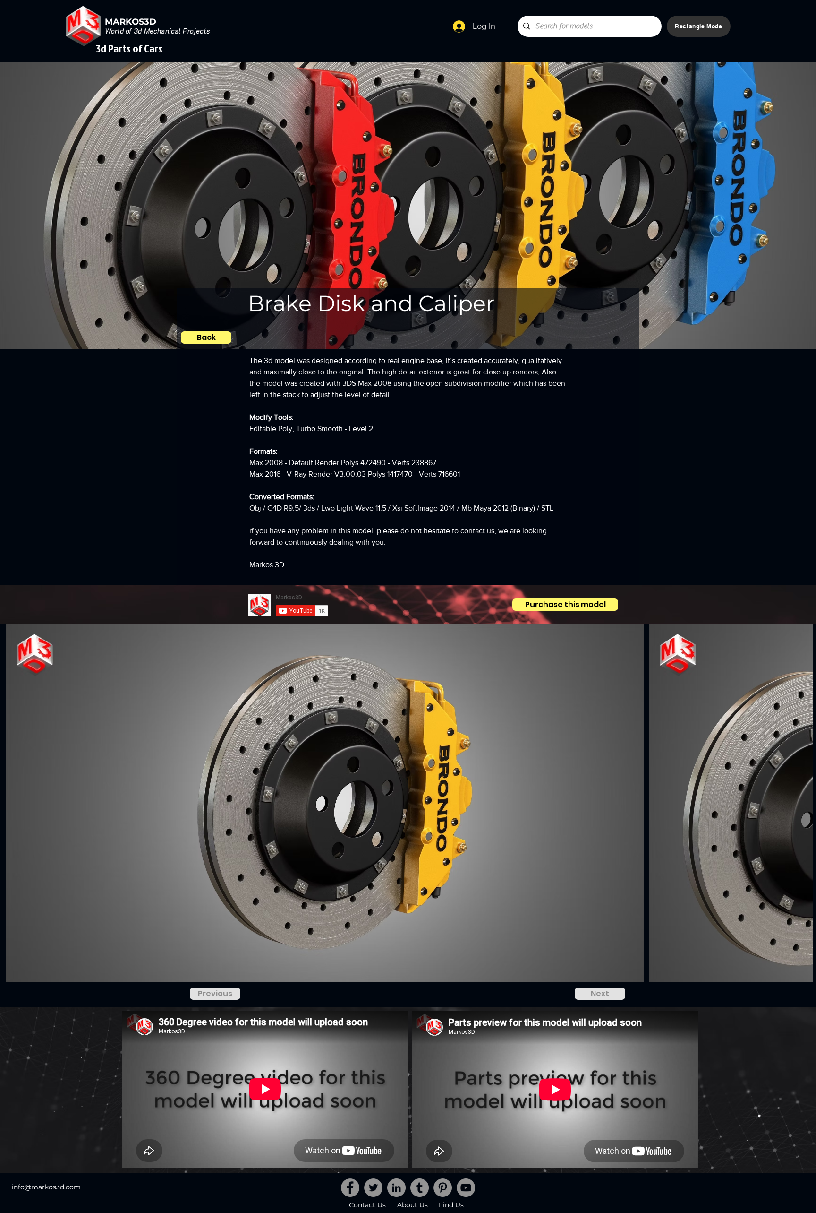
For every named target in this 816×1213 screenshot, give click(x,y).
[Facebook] (350, 1187)
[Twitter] (373, 1187)
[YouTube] (466, 1187)
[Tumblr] (419, 1187)
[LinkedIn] (396, 1187)
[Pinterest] (443, 1187)
